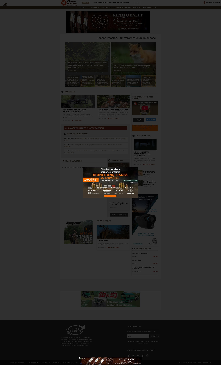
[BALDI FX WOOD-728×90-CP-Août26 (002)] (110, 361)
